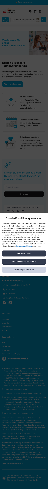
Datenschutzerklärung (24, 246)
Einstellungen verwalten (24, 270)
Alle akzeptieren (24, 253)
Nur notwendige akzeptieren (24, 261)
